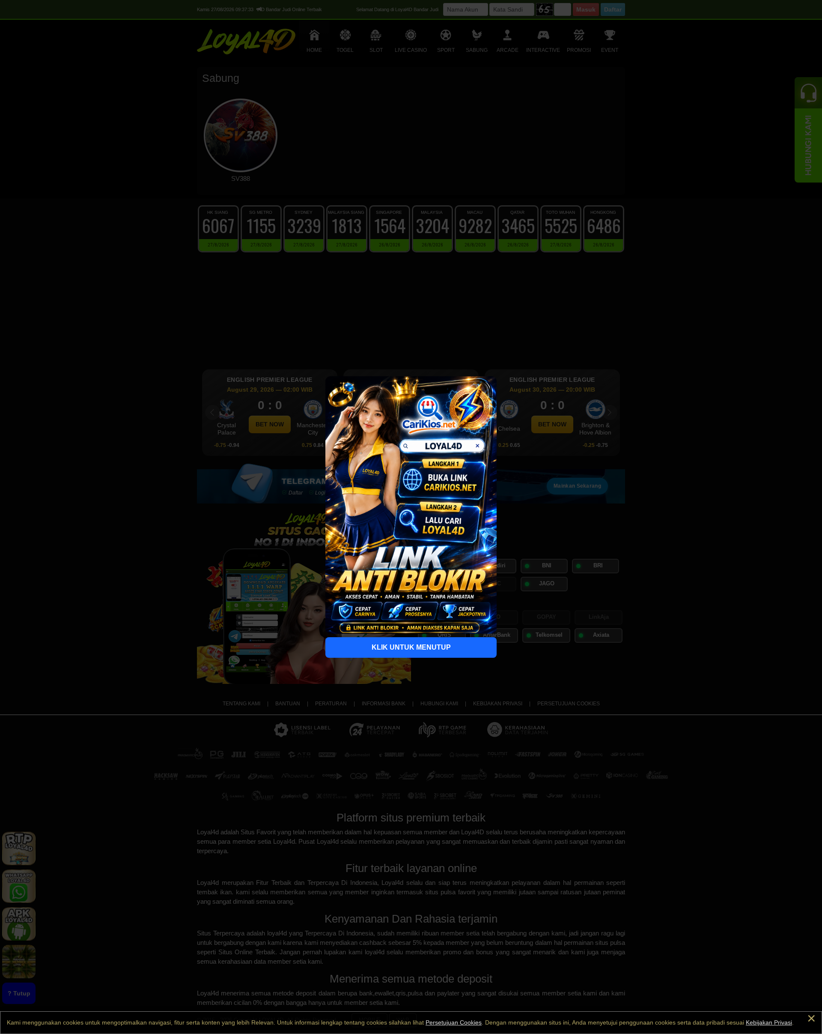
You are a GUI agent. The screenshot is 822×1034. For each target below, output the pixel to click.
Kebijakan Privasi (769, 1022)
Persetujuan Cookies (454, 1022)
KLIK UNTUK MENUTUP (411, 647)
